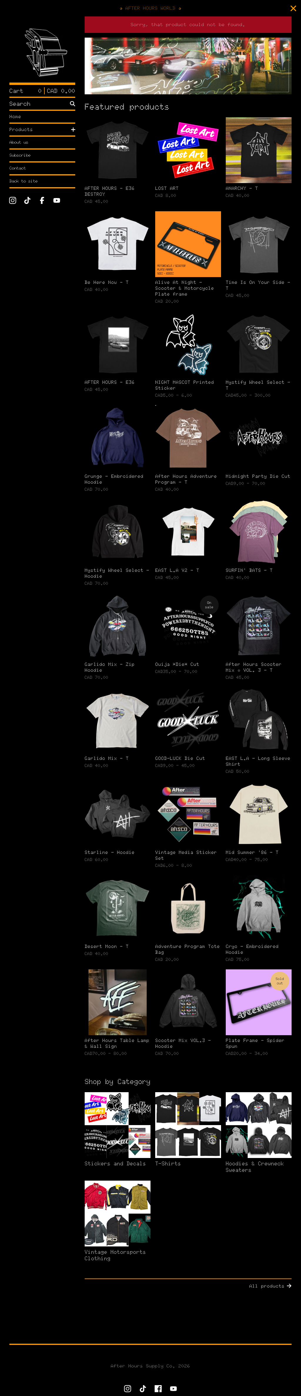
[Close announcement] (293, 8)
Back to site (23, 181)
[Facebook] (42, 200)
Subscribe (20, 155)
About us (18, 142)
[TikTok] (27, 200)
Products (21, 129)
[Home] (42, 49)
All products (267, 1286)
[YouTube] (57, 200)
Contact (17, 168)
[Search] (73, 104)
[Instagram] (12, 200)
